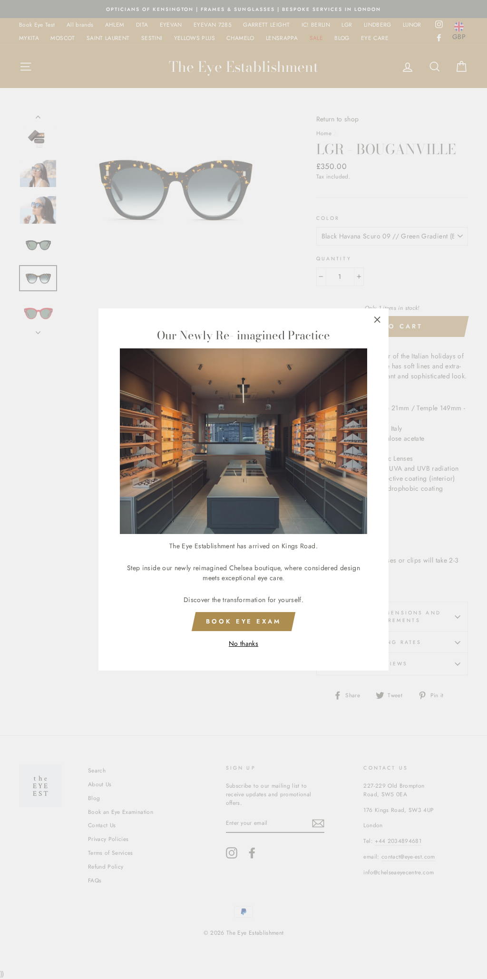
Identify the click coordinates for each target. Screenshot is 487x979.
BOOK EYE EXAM (243, 621)
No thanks (243, 643)
